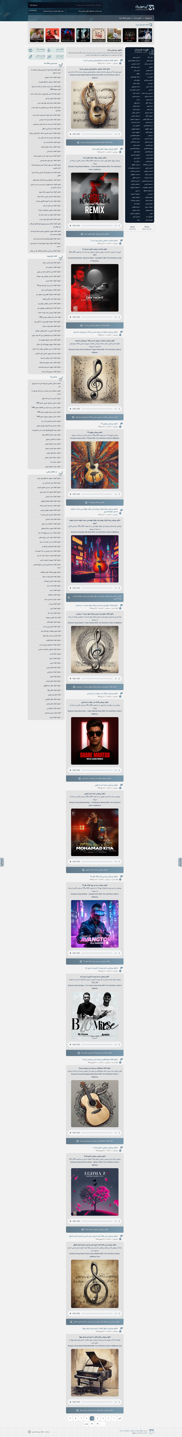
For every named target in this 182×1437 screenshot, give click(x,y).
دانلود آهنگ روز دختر (54, 613)
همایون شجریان (134, 214)
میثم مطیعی (135, 207)
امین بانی (136, 70)
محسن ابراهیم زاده (133, 168)
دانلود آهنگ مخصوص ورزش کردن (50, 645)
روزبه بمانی (136, 109)
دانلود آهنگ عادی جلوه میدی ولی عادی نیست (46, 115)
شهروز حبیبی (135, 132)
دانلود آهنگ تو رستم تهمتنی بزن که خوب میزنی (46, 335)
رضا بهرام (136, 103)
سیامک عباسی (135, 116)
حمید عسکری (148, 96)
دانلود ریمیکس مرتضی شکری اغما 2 (105, 1147)
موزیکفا (146, 228)
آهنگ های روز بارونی (54, 695)
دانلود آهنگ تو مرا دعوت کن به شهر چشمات (47, 156)
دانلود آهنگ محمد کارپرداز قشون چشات (48, 201)
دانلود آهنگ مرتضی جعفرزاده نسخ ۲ (49, 210)
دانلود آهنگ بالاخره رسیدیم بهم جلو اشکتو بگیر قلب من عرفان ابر (45, 225)
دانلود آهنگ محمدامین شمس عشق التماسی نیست (47, 566)
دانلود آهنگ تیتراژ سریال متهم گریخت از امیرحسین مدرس (45, 244)
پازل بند (150, 83)
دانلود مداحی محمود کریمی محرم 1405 (48, 403)
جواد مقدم (136, 83)
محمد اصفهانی (135, 174)
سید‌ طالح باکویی (147, 119)
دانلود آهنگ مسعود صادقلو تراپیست (49, 82)
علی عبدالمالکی (135, 142)
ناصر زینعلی (135, 210)
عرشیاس (150, 136)
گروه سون (136, 158)
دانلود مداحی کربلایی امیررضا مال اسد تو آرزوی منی (46, 385)
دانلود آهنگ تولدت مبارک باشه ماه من (49, 556)
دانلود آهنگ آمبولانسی (54, 708)
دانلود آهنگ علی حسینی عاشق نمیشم (49, 487)
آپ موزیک (144, 7)
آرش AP (150, 57)
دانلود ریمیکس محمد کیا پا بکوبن (106, 785)
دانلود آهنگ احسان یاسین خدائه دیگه (49, 197)
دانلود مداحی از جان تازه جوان (51, 398)
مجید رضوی (148, 168)
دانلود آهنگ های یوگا (54, 690)
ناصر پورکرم (149, 210)
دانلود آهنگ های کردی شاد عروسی (50, 120)
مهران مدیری (148, 207)
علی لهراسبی (149, 145)
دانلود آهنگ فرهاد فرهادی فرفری (51, 501)
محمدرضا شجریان (147, 181)
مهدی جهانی (148, 197)
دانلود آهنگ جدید (55, 590)
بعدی (86, 1424)
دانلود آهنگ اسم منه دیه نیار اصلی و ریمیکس (47, 124)
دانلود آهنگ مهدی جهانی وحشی (50, 510)
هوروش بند (149, 217)
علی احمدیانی (148, 139)
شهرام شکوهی (135, 129)
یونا (138, 220)
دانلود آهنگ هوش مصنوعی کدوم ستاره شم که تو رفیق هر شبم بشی (46, 232)
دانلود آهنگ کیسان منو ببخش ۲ (51, 515)
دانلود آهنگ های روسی (53, 667)
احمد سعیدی (135, 64)
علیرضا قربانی (148, 152)
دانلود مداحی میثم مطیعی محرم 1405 (49, 412)
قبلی (119, 1418)
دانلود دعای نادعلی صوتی (53, 457)
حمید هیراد (149, 100)
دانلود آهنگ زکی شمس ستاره (52, 263)
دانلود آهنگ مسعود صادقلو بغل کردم (49, 478)
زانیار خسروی (148, 113)
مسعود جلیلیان (134, 187)
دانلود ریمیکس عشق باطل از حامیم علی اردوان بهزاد (100, 1328)
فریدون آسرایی (135, 155)
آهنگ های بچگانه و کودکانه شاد (51, 631)
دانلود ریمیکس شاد (114, 50)
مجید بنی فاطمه (147, 165)
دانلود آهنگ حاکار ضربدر (53, 281)
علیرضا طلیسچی (134, 149)
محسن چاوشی (148, 171)
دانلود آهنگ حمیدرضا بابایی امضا (50, 506)
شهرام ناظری (149, 132)
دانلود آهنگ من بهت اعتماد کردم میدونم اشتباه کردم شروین (46, 166)
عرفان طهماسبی (134, 136)
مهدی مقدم (149, 200)
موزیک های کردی (55, 654)
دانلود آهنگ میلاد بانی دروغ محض (50, 537)
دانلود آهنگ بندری (55, 658)
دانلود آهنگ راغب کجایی (53, 519)
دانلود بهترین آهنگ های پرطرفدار (50, 572)
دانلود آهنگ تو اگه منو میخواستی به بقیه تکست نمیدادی (46, 109)
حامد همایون (135, 87)
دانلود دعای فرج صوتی (54, 453)
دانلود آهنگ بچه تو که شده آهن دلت (49, 138)
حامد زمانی (149, 87)
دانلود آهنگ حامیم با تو (53, 267)
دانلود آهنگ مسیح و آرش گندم (51, 372)
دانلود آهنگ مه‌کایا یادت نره (52, 142)
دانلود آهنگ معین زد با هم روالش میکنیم (48, 331)
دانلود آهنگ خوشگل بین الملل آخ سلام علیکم (47, 180)
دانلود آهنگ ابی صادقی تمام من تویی (49, 272)
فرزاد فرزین (149, 155)
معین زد (150, 194)
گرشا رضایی (149, 158)
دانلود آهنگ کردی (55, 717)
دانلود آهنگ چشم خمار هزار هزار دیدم (49, 103)
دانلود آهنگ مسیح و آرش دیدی (51, 290)
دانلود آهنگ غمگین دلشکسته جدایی (49, 649)
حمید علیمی (135, 96)
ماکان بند (136, 161)
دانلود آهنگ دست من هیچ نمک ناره (49, 533)
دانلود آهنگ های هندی (53, 704)
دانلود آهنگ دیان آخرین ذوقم (51, 129)
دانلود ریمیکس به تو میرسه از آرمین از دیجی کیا (101, 968)
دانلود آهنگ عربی (55, 663)
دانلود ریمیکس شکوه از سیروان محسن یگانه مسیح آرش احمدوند (95, 332)
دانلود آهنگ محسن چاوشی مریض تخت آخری (47, 349)
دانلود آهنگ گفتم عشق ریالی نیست (50, 219)
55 (92, 1424)
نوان (151, 214)
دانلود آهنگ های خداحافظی (52, 686)
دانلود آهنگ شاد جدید (54, 586)
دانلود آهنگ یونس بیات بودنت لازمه (49, 313)
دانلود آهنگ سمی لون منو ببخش (50, 160)
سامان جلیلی (135, 113)
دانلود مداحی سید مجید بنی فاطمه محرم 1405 (46, 407)
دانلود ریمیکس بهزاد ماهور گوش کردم (105, 149)
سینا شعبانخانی (148, 126)
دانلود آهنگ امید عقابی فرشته (51, 299)
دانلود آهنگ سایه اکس (54, 151)
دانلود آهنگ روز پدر (55, 604)
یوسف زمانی (148, 220)
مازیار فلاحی (149, 161)
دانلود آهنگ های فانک (54, 622)
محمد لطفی (135, 178)
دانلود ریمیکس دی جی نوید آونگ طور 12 (104, 876)
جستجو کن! (33, 5)
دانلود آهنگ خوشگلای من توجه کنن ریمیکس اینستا (100, 1059)
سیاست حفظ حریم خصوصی (40, 1432)
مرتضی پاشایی (135, 184)
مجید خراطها (135, 165)
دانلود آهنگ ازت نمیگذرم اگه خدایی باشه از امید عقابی (46, 174)
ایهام (138, 74)
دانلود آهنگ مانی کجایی (53, 497)
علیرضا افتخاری (148, 149)
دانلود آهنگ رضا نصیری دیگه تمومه (50, 192)
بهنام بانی (136, 80)
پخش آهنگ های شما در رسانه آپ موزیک (53, 11)
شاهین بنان (136, 126)
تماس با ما (137, 18)
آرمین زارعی (136, 57)
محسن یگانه (148, 174)
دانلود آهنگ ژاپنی (55, 677)
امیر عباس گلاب (135, 67)
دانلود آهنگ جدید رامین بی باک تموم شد (48, 551)
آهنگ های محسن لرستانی (53, 713)
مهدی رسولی (135, 197)
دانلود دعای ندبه (55, 462)
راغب (137, 100)
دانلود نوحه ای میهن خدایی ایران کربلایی (48, 353)
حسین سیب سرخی (147, 93)
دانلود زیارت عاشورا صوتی (53, 444)
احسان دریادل (148, 64)
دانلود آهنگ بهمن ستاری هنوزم (51, 528)
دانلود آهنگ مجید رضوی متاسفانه (50, 363)
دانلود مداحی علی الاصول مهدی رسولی (49, 426)
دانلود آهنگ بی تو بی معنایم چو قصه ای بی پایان (45, 251)
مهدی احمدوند (134, 194)
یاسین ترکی (136, 217)
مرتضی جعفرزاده (147, 187)
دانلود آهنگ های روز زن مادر (52, 627)
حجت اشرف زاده (134, 90)
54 (97, 1424)
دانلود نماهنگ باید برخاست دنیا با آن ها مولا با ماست (46, 392)
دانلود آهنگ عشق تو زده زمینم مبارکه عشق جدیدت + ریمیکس (97, 605)
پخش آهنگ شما (124, 18)
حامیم (150, 90)
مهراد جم (136, 204)
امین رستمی (148, 74)
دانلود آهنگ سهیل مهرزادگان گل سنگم (49, 344)
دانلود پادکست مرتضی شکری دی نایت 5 (104, 240)
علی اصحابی (135, 139)
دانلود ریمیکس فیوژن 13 (109, 424)
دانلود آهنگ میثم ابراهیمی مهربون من (49, 308)
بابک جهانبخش (134, 77)
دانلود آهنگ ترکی (55, 608)
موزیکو (132, 228)
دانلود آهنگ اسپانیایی (54, 672)
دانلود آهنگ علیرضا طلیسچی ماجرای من (48, 294)
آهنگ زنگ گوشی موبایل (53, 618)
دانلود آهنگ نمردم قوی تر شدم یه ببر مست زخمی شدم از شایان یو (46, 186)
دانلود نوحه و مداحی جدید (52, 599)
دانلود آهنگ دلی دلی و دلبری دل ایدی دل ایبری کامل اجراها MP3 (46, 88)
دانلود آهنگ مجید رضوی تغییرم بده (50, 340)
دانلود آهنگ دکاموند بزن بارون (51, 524)
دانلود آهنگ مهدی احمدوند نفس (50, 560)
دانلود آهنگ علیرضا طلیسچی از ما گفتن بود (47, 322)
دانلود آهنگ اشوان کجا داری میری (50, 492)
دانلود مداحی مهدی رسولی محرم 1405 (49, 417)
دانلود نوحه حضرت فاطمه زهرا (51, 435)
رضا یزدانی (149, 109)
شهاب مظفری (148, 129)
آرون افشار (149, 61)
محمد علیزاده (148, 178)
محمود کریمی (148, 184)
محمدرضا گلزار (135, 181)
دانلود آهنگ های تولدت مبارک (51, 326)
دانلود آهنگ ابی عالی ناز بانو (52, 206)
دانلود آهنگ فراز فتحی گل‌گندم (51, 546)
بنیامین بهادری (148, 80)
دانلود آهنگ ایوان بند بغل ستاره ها (50, 215)
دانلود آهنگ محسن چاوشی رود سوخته (49, 276)
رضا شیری (149, 106)
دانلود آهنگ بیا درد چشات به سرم (50, 542)
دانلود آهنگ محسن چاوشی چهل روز (49, 303)
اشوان (150, 67)
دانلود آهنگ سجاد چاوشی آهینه (51, 147)
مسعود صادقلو (148, 191)
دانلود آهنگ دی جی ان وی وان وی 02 (49, 285)
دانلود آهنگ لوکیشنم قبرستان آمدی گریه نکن (47, 239)
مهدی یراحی (148, 204)
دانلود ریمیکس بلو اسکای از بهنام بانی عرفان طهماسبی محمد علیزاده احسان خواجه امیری (97, 597)
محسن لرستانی (134, 171)
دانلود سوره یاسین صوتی (53, 448)
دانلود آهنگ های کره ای (53, 681)
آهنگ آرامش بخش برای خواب (52, 636)
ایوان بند (149, 77)
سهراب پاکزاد (148, 116)
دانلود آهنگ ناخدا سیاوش (53, 77)
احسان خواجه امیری (133, 61)
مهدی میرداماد (135, 200)
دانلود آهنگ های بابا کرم (53, 98)
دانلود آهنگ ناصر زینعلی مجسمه (51, 358)
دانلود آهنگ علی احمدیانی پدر (51, 483)
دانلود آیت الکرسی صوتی (53, 439)
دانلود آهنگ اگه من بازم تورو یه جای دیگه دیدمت (45, 94)
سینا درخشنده (135, 122)
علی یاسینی (136, 145)
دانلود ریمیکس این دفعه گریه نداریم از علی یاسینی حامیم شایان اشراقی (93, 1236)
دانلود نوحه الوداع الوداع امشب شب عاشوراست (46, 430)
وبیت (133, 1433)
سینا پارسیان (148, 122)
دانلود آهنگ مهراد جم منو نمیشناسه (49, 367)
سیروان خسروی (134, 119)
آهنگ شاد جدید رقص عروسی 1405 (50, 317)
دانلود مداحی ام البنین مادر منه (51, 421)
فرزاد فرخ (136, 152)
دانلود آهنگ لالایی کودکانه (52, 581)
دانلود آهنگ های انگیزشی (53, 699)
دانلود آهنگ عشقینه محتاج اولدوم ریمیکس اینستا (100, 60)
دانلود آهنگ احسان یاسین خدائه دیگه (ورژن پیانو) (45, 133)
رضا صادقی (136, 106)
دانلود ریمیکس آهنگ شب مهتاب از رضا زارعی (102, 693)
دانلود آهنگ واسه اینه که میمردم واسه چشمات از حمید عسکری (46, 71)
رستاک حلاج (149, 103)
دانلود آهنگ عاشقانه (54, 595)
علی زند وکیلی (148, 142)
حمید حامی (136, 93)
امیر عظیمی (149, 70)
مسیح (137, 191)
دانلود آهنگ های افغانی (53, 640)
